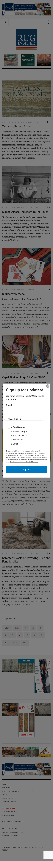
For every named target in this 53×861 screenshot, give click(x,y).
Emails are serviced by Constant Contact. (24, 462)
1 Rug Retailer (18, 427)
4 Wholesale (17, 439)
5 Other (14, 443)
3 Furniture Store (19, 435)
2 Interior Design (19, 431)
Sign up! (27, 469)
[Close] (47, 386)
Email (9, 405)
